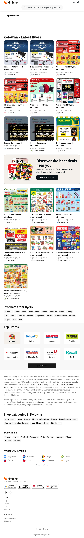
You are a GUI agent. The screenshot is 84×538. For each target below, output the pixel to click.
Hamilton (8, 440)
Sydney (7, 437)
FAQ (5, 501)
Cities (6, 506)
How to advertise (10, 518)
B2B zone (7, 521)
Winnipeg (17, 440)
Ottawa (68, 437)
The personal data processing (42, 535)
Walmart (25, 384)
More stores (42, 366)
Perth (43, 437)
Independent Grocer (52, 384)
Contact (6, 504)
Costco (32, 384)
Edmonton (59, 437)
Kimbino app (39, 402)
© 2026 (42, 529)
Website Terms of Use (42, 532)
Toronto (15, 437)
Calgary (50, 437)
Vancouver (34, 437)
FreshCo (39, 384)
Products (7, 509)
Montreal (24, 437)
